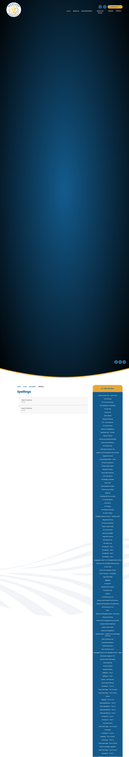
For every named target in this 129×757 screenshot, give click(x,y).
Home (19, 386)
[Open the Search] (100, 7)
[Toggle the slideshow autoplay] (124, 362)
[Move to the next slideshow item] (120, 362)
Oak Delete (32, 386)
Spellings (41, 386)
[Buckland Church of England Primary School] (13, 9)
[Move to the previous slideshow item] (116, 362)
